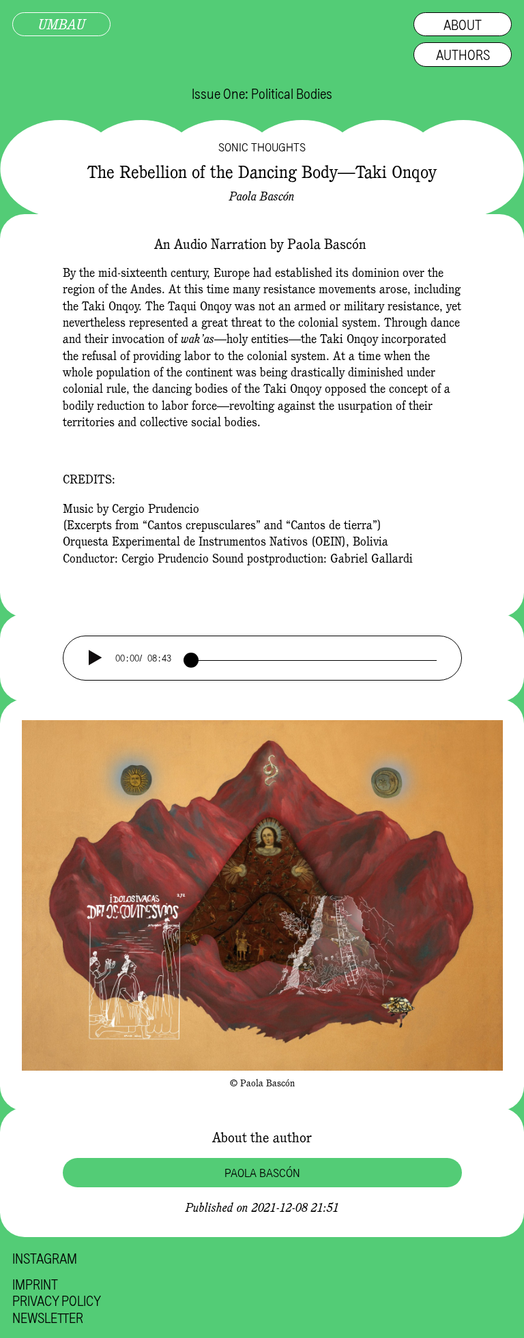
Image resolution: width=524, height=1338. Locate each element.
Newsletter (47, 1317)
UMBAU (61, 24)
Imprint (35, 1284)
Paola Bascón (262, 196)
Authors (463, 54)
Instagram (44, 1258)
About (462, 24)
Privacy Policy (56, 1300)
